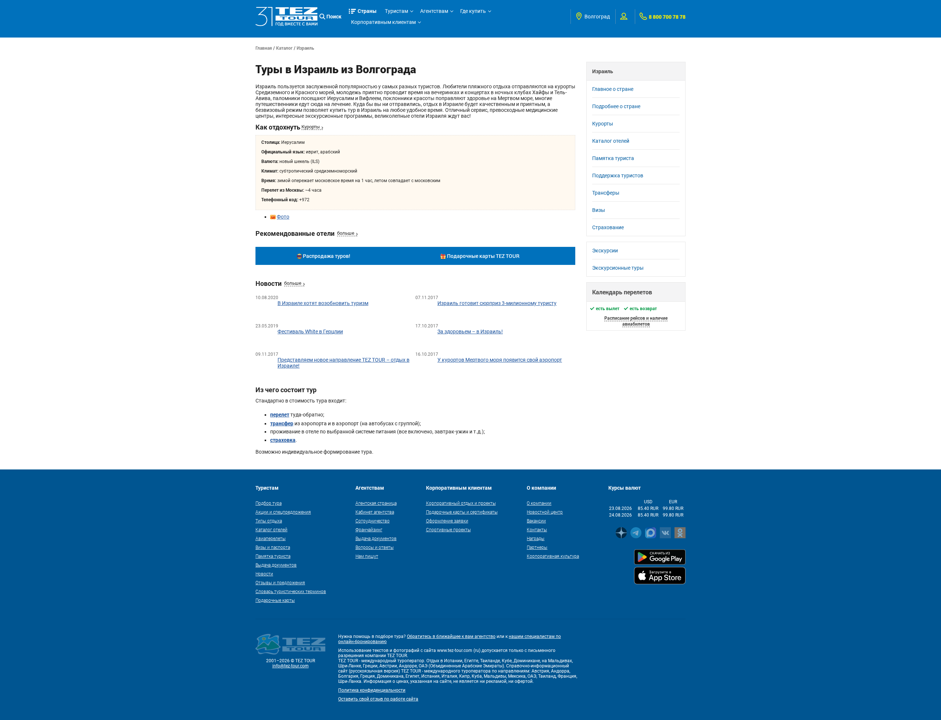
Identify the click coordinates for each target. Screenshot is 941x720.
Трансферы (605, 193)
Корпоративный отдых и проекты (461, 503)
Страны (367, 10)
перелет (279, 414)
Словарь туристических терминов (290, 591)
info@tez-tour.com (290, 665)
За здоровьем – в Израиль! (470, 331)
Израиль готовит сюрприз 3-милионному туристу (497, 303)
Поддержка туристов (617, 175)
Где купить (473, 11)
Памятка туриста (613, 158)
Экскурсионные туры (618, 268)
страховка (283, 439)
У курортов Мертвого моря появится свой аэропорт (499, 360)
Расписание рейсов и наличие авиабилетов (636, 321)
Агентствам (434, 11)
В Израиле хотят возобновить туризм (323, 303)
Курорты (310, 127)
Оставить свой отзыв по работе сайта (378, 699)
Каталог (284, 48)
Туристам (396, 11)
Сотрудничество (372, 521)
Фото (283, 217)
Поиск (333, 16)
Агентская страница (376, 503)
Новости (264, 574)
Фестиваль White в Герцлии (310, 331)
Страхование (608, 227)
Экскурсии (605, 250)
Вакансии (536, 521)
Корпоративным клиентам (383, 22)
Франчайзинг (368, 529)
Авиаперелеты (270, 538)
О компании (539, 503)
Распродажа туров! (326, 255)
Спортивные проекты (448, 529)
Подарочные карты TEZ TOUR (483, 255)
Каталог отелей (610, 141)
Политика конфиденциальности (371, 690)
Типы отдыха (268, 521)
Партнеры (537, 547)
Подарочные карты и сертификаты (462, 512)
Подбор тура (268, 503)
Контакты (537, 529)
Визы (598, 210)
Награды (535, 538)
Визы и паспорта (272, 547)
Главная (263, 48)
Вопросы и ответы (374, 547)
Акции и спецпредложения (283, 512)
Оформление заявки (447, 521)
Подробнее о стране (616, 106)
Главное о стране (612, 89)
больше (345, 233)
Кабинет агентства (374, 512)
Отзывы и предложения (280, 582)
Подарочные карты (275, 600)
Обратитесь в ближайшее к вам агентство (451, 636)
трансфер (281, 423)
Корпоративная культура (553, 556)
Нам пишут (366, 556)
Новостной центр (545, 512)
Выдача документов (276, 565)
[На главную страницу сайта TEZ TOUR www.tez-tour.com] (286, 16)
